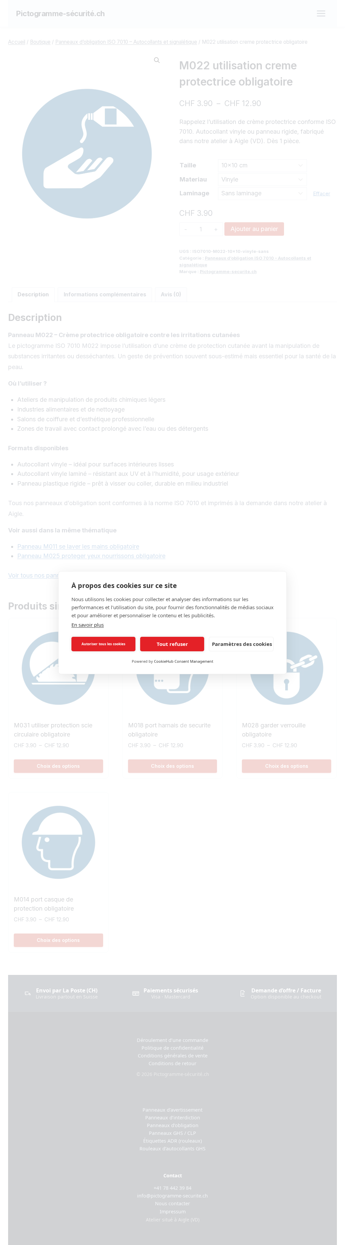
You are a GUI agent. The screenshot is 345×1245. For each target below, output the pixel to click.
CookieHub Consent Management (183, 661)
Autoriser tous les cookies (103, 644)
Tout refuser (172, 644)
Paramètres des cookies (242, 644)
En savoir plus (87, 624)
